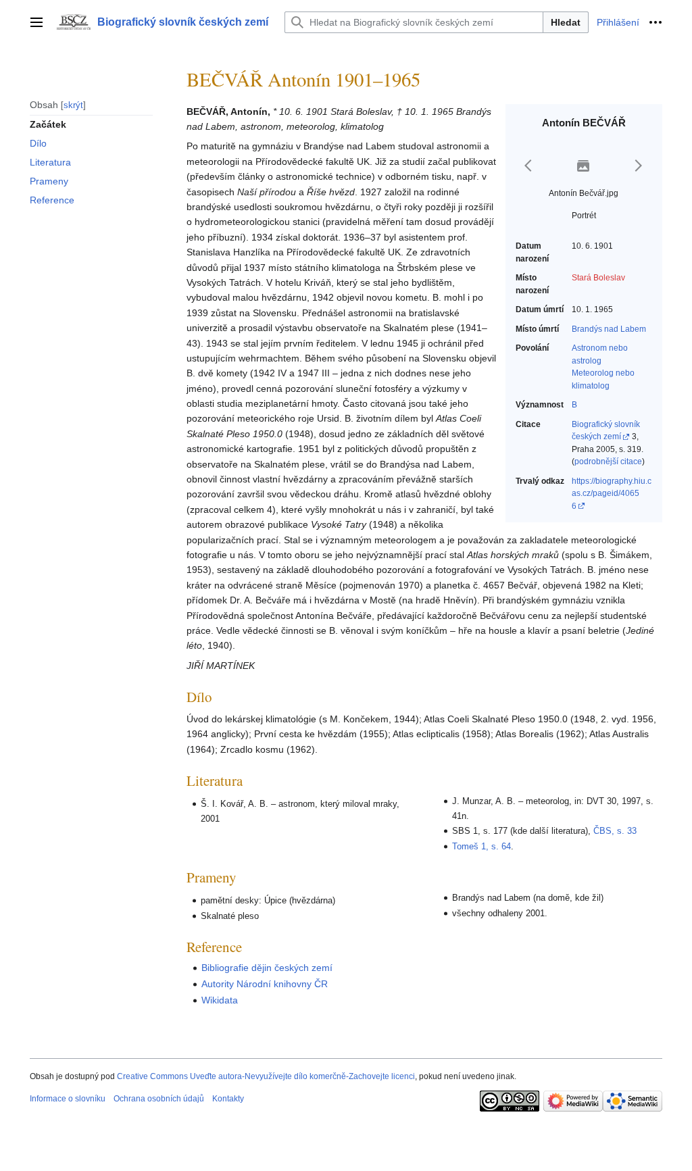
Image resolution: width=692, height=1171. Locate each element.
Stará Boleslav (598, 277)
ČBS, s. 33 (615, 831)
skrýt (73, 105)
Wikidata (219, 1000)
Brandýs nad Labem (609, 329)
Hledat (565, 22)
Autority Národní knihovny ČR (264, 983)
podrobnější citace (608, 461)
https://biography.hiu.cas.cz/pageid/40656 (611, 493)
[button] (36, 22)
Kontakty (228, 1098)
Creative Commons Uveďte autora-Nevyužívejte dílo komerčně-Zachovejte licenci (266, 1076)
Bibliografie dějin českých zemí (266, 967)
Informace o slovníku (67, 1098)
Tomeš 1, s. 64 (481, 846)
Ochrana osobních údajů (159, 1098)
